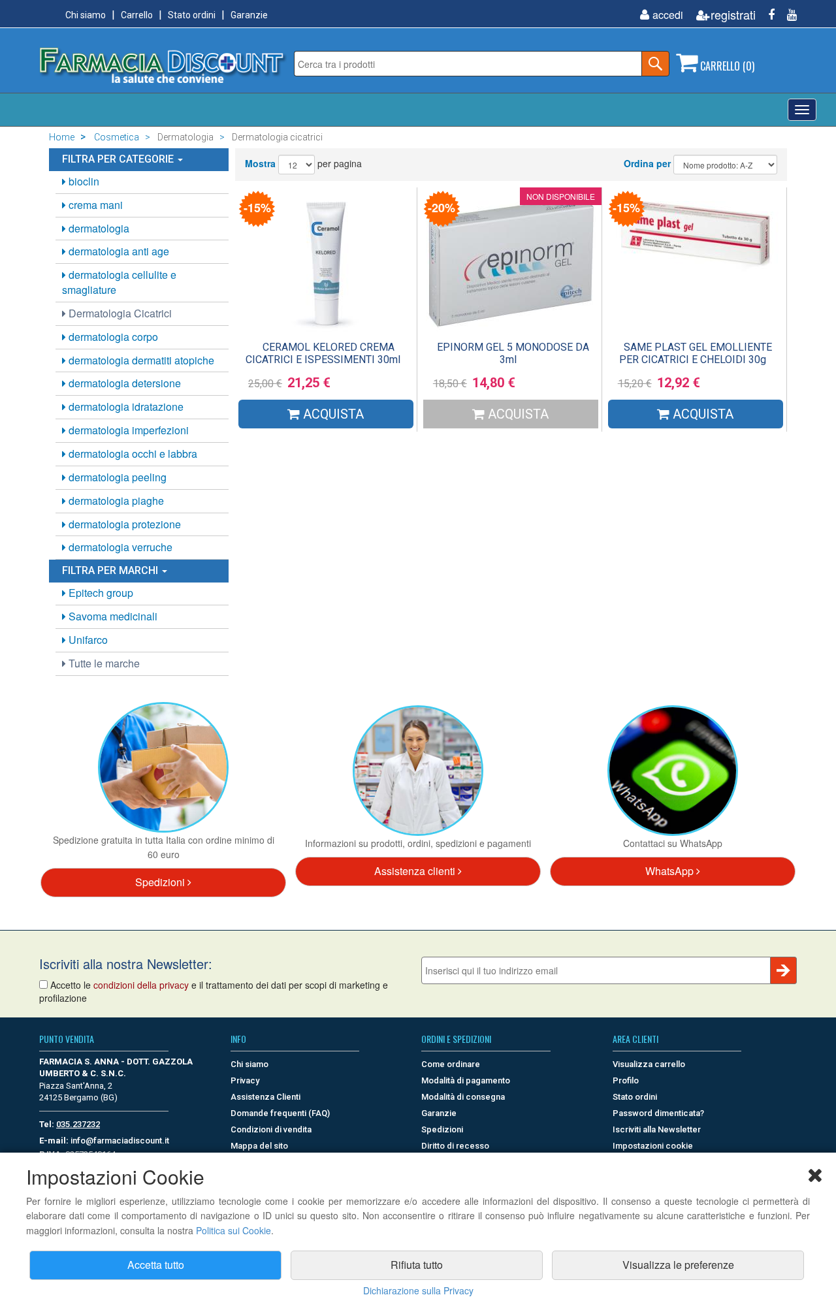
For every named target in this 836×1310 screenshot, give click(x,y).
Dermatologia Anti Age (117, 251)
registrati (733, 15)
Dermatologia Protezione (123, 524)
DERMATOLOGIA (97, 228)
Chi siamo (85, 15)
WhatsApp (670, 870)
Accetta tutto (155, 1264)
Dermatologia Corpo (112, 336)
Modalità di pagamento (465, 1080)
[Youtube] (787, 15)
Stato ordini (192, 15)
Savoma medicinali (111, 616)
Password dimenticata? (658, 1113)
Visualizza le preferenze (678, 1264)
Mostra (260, 163)
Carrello (137, 15)
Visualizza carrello (649, 1064)
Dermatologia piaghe (115, 500)
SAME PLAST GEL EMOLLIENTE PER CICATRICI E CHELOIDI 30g (695, 353)
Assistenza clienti (416, 870)
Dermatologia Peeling (116, 477)
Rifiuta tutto (417, 1264)
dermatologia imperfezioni (127, 430)
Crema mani (94, 204)
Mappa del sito (259, 1146)
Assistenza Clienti (265, 1097)
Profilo (626, 1080)
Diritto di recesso (455, 1146)
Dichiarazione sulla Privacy (418, 1290)
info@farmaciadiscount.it (120, 1140)
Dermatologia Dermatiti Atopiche (140, 360)
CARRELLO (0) (726, 66)
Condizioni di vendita (271, 1129)
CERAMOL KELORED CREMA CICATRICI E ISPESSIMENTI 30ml (323, 353)
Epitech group (99, 592)
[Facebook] (766, 15)
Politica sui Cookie (233, 1230)
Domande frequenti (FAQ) (280, 1113)
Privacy (245, 1080)
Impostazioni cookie (653, 1146)
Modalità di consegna (463, 1097)
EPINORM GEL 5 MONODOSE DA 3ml (513, 353)
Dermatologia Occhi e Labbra (131, 453)
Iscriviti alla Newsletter (657, 1129)
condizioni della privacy (141, 984)
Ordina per (647, 163)
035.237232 (78, 1124)
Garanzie (249, 15)
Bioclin (82, 181)
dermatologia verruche (119, 546)
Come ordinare (450, 1064)
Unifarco (87, 639)
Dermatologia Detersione (123, 383)
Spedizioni (161, 881)
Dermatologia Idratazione (125, 406)
